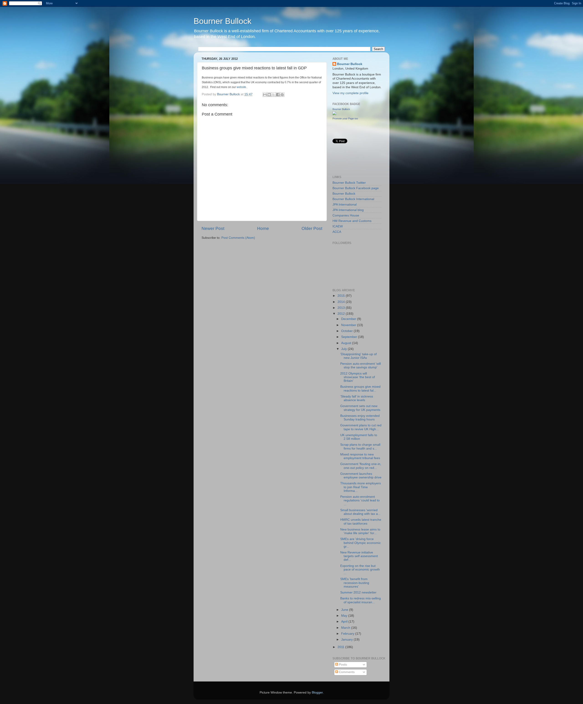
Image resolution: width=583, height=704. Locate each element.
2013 (342, 307)
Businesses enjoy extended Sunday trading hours (360, 417)
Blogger (317, 692)
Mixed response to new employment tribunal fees (360, 456)
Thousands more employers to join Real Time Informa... (360, 487)
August (346, 343)
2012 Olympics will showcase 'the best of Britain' (357, 377)
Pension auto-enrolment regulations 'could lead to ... (360, 500)
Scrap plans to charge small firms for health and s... (360, 446)
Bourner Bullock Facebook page (355, 188)
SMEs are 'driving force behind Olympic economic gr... (360, 542)
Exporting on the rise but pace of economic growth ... (360, 569)
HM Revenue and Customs (351, 221)
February (348, 633)
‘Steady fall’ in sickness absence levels (356, 398)
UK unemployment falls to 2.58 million (358, 436)
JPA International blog (348, 210)
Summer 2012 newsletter (358, 592)
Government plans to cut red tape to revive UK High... (360, 427)
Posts (342, 664)
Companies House (345, 215)
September (349, 337)
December (349, 319)
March (346, 627)
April (344, 621)
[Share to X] (273, 94)
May (344, 615)
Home (263, 228)
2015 (342, 295)
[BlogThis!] (269, 94)
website (241, 87)
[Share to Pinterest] (282, 94)
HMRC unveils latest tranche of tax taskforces (360, 521)
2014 (342, 302)
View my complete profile (350, 93)
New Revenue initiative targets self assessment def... (359, 556)
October (347, 331)
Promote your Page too (345, 118)
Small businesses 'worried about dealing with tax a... (360, 511)
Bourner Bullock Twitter (349, 182)
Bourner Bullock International (353, 199)
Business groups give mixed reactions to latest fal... (360, 388)
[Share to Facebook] (278, 94)
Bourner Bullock (222, 21)
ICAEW (337, 226)
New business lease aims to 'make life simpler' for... (360, 531)
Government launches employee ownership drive (360, 475)
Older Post (312, 228)
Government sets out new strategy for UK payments (360, 407)
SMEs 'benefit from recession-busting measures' (354, 582)
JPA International (344, 204)
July (344, 349)
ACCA (336, 232)
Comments (346, 672)
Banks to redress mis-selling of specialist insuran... (360, 600)
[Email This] (265, 94)
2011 (341, 647)
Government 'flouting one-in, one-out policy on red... (360, 465)
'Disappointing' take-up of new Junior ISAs (358, 356)
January (347, 639)
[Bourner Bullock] (334, 114)
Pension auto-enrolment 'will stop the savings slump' (360, 365)
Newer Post (213, 228)
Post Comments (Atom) (238, 237)
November (349, 325)
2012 (342, 313)
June (345, 609)
